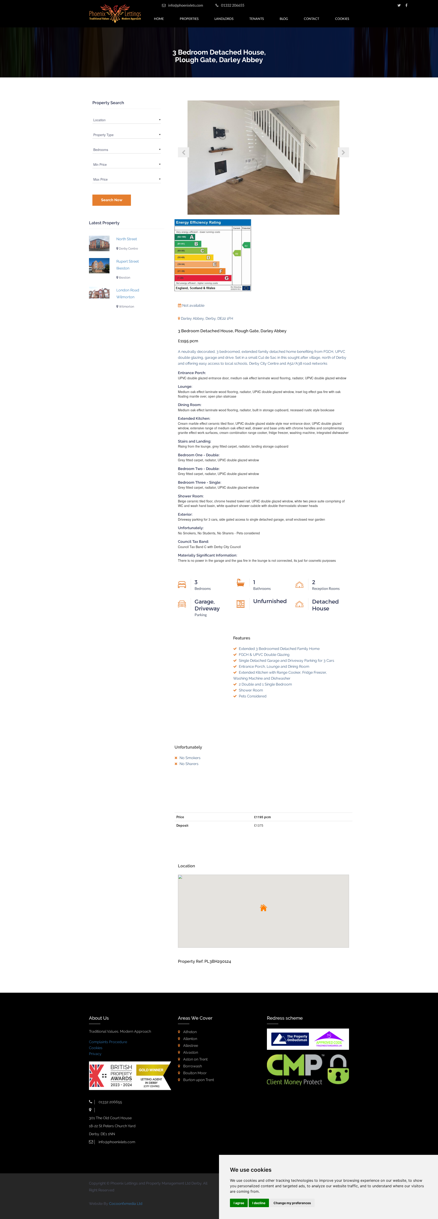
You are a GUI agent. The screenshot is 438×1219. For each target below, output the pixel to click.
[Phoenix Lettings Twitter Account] (399, 5)
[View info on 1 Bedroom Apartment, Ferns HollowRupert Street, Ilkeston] (99, 266)
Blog (284, 19)
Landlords (223, 19)
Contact (311, 19)
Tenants (256, 19)
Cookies (342, 19)
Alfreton (189, 1032)
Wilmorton (126, 306)
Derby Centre (128, 248)
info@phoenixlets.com (185, 5)
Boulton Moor (194, 1073)
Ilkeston (124, 277)
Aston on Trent (195, 1059)
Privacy (95, 1054)
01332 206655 (232, 5)
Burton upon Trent (198, 1080)
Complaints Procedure (108, 1042)
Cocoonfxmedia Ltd (125, 1203)
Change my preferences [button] (292, 1203)
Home (159, 19)
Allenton (189, 1039)
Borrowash (192, 1066)
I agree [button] (239, 1203)
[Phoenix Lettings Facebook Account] (406, 5)
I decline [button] (258, 1203)
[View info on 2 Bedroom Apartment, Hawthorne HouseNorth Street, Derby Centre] (99, 243)
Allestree (190, 1045)
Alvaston (190, 1052)
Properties (189, 19)
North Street (126, 239)
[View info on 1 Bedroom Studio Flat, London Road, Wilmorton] (99, 292)
